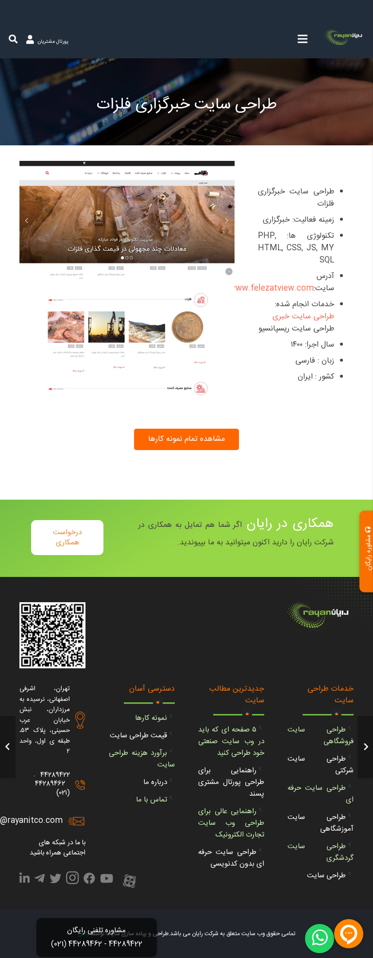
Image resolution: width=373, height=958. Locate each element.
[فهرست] (302, 39)
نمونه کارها (151, 718)
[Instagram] (72, 880)
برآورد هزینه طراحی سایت (142, 759)
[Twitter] (55, 880)
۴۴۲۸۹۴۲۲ (55, 775)
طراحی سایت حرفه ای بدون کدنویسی (231, 858)
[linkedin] (24, 880)
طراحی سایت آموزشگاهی (321, 823)
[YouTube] (106, 880)
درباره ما (155, 782)
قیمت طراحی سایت (138, 736)
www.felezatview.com (271, 288)
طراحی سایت (326, 876)
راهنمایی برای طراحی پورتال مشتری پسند (231, 782)
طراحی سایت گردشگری (321, 852)
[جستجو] (13, 39)
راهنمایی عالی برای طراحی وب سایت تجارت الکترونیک (231, 823)
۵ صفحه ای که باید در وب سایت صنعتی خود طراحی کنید (231, 741)
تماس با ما (151, 800)
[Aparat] (129, 882)
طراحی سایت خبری (303, 316)
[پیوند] (344, 39)
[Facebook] (89, 880)
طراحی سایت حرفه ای (321, 794)
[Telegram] (39, 880)
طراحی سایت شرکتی (321, 765)
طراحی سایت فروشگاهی (321, 736)
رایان (83, 934)
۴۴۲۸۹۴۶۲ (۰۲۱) (52, 788)
